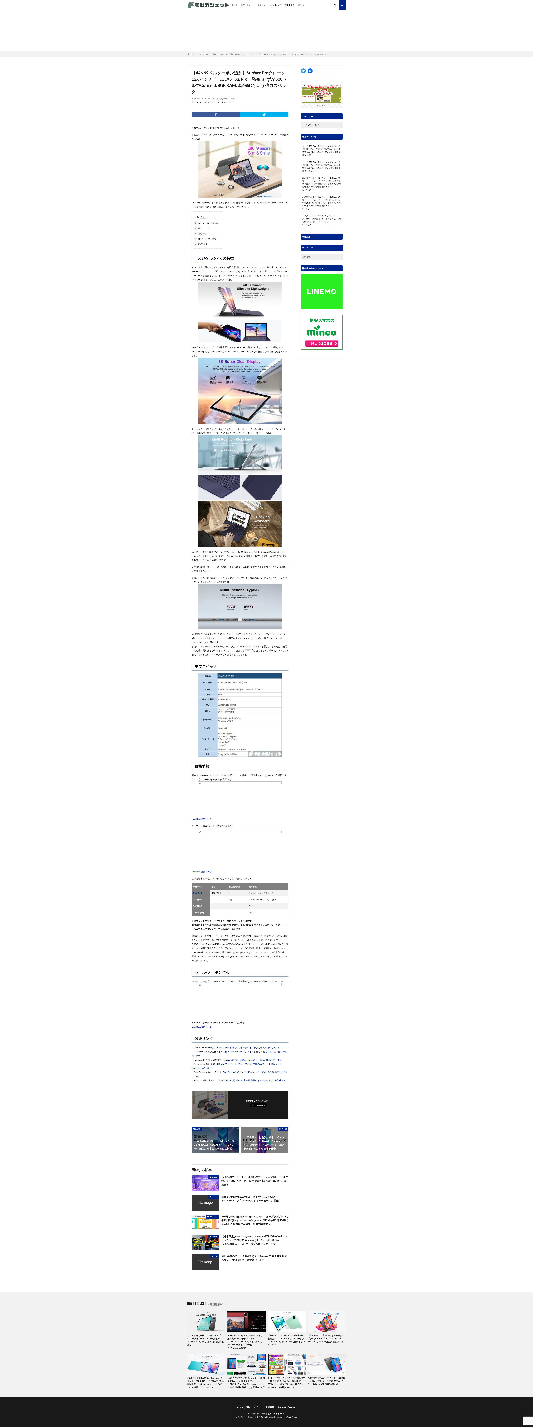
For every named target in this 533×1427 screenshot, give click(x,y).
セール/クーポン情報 (205, 238)
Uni (306, 155)
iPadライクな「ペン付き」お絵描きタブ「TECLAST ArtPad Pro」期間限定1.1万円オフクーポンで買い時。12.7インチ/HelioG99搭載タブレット (286, 1383)
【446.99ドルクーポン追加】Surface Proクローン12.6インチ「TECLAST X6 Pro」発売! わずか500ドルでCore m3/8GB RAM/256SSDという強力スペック (269, 54)
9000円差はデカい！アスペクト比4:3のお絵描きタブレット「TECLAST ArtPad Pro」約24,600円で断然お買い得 (326, 1381)
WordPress (291, 1417)
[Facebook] (216, 114)
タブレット (262, 5)
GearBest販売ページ (202, 819)
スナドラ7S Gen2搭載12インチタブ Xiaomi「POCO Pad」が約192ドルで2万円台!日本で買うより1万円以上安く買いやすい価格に (321, 149)
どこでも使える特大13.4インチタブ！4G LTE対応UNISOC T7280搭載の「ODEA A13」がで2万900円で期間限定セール (205, 1340)
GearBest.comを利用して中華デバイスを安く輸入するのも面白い (248, 1047)
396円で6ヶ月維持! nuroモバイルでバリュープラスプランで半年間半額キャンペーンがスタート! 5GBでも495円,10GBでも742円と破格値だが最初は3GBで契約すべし (254, 1220)
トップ (235, 5)
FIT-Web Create (265, 1417)
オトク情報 (290, 5)
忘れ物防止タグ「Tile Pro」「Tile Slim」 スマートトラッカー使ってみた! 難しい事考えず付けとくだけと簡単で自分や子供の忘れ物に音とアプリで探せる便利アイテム (321, 182)
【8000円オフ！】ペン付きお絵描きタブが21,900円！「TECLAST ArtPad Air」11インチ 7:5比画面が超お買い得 (326, 1338)
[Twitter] (264, 114)
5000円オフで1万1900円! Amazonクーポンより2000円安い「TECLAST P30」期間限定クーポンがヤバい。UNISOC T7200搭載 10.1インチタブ (206, 1383)
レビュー (257, 1407)
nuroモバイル (213, 1216)
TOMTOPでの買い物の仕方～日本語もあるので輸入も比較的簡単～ (252, 1080)
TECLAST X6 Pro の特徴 (207, 223)
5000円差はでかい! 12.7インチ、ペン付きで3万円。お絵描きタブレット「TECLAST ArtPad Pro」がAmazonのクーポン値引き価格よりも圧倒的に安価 (246, 1383)
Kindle (216, 1256)
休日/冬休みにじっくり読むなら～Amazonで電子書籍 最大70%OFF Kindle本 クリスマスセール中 (254, 1258)
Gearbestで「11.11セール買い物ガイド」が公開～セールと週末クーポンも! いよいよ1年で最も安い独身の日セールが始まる (254, 1180)
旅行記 (301, 5)
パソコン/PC (276, 5)
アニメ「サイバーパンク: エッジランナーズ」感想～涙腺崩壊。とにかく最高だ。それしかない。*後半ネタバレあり (321, 219)
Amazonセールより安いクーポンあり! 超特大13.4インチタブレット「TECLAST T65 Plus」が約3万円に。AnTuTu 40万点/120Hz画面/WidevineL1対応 (245, 1341)
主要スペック (202, 228)
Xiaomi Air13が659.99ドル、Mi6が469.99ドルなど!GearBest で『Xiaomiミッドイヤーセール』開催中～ (252, 1198)
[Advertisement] (266, 30)
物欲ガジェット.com (275, 1413)
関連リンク (201, 244)
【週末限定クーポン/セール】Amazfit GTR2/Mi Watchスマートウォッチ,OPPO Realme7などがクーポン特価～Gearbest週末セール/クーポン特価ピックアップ (254, 1240)
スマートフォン (247, 5)
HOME (192, 54)
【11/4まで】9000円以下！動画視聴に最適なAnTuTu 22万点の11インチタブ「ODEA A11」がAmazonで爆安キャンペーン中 (286, 1340)
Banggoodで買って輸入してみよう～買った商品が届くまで (252, 1059)
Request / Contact (286, 1407)
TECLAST (231, 99)
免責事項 (269, 1407)
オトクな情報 (222, 99)
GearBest (197, 893)
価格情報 (200, 233)
